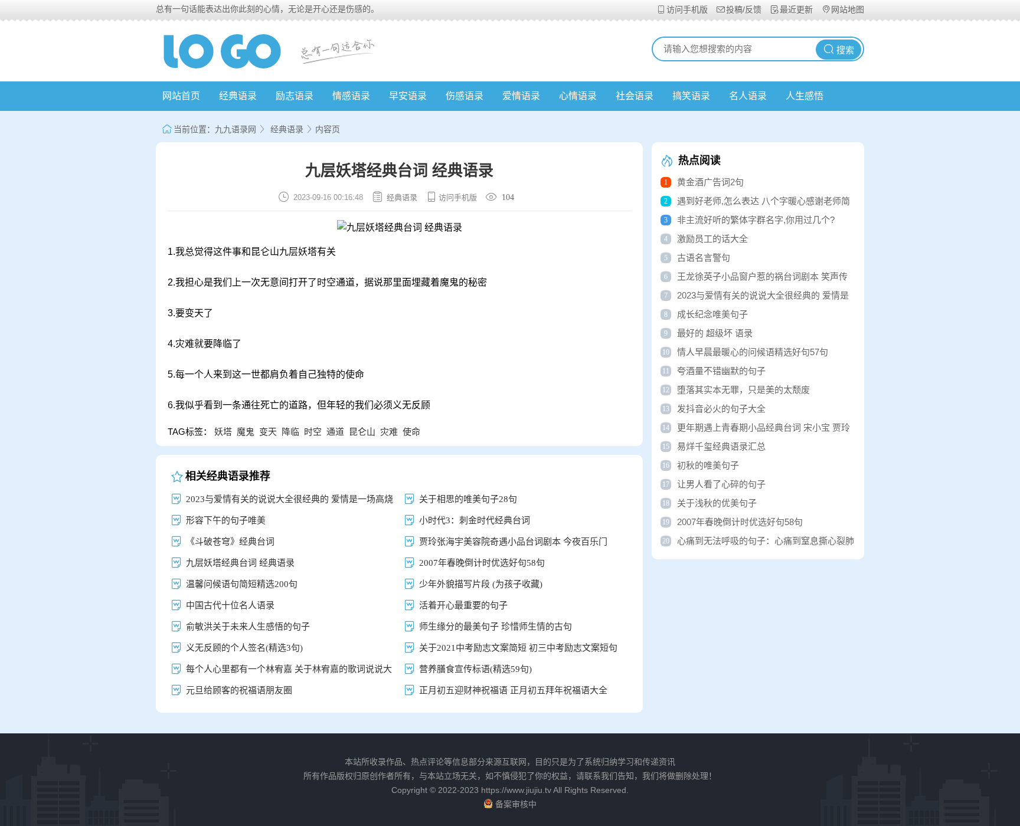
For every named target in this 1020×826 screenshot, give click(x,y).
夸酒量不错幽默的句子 (721, 371)
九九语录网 (235, 129)
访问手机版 (688, 9)
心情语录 (578, 96)
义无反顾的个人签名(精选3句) (244, 647)
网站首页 (181, 96)
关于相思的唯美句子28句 (468, 498)
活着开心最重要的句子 (463, 605)
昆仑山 (362, 432)
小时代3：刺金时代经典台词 (474, 520)
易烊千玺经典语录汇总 (721, 446)
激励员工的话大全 (712, 239)
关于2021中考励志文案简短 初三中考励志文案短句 (518, 647)
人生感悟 (804, 96)
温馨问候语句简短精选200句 (242, 583)
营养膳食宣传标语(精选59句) (475, 668)
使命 (411, 432)
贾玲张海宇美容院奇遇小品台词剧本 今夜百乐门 (513, 541)
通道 (335, 432)
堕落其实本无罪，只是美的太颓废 (743, 390)
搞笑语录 (691, 96)
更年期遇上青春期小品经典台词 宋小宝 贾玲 (763, 427)
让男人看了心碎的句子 (721, 484)
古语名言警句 (703, 258)
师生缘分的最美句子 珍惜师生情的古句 (495, 626)
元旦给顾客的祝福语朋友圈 (239, 690)
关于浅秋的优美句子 (717, 503)
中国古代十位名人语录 (230, 605)
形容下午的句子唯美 (226, 520)
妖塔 (223, 432)
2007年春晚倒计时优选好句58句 (482, 562)
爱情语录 (521, 96)
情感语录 (351, 96)
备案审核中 (516, 804)
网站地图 (847, 9)
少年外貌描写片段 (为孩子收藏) (480, 583)
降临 (290, 432)
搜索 (845, 50)
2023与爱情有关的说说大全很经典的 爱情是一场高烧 (289, 498)
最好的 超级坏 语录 (715, 333)
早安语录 (408, 96)
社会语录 (634, 96)
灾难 (389, 432)
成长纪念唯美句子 (712, 314)
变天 (268, 432)
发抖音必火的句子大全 (721, 409)
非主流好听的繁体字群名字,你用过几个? (756, 220)
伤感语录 (464, 96)
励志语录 (294, 96)
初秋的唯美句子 (708, 465)
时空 (313, 432)
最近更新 (797, 9)
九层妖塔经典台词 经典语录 (240, 562)
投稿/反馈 (745, 9)
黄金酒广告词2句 (710, 182)
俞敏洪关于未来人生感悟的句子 (248, 626)
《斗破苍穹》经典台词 (230, 541)
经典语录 (238, 96)
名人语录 (748, 96)
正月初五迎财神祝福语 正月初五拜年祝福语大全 (513, 690)
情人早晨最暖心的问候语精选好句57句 (752, 352)
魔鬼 (245, 432)
